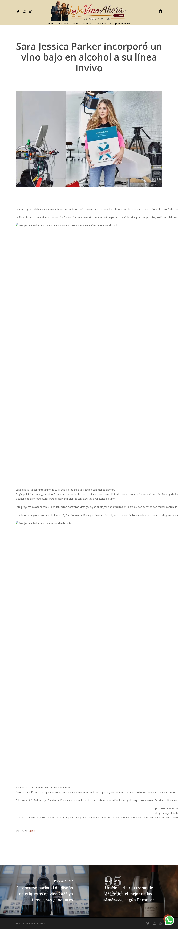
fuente (31, 830)
